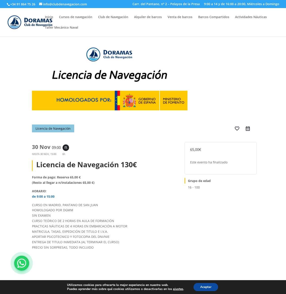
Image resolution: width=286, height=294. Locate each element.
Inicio (49, 17)
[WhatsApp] (21, 263)
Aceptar (205, 287)
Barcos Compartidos (213, 17)
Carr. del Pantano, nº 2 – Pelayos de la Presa (166, 4)
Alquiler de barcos (148, 17)
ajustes (178, 289)
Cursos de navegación (75, 17)
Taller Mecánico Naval (61, 28)
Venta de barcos (180, 17)
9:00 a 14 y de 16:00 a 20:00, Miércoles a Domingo (241, 4)
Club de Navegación (113, 17)
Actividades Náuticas (251, 17)
